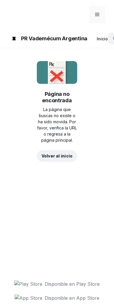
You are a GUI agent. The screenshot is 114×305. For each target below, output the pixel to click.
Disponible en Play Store (72, 284)
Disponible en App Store (72, 298)
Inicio (102, 38)
